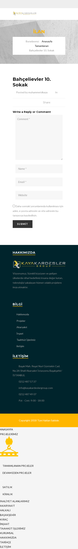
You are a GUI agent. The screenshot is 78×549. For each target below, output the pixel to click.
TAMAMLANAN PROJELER (18, 465)
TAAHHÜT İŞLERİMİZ (12, 528)
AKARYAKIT (7, 505)
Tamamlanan (42, 45)
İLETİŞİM (5, 546)
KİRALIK (7, 494)
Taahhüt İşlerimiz (26, 339)
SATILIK (7, 487)
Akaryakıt (22, 327)
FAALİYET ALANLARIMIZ (14, 501)
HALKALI (5, 510)
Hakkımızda (23, 314)
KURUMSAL (7, 533)
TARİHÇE (5, 542)
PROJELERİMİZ (9, 434)
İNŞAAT (4, 523)
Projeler (21, 320)
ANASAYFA (6, 429)
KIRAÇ (4, 519)
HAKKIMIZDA (8, 537)
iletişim (20, 346)
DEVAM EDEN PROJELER (16, 472)
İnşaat (20, 333)
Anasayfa (47, 41)
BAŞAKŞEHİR (8, 514)
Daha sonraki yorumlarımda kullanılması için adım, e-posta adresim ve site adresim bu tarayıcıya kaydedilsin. (38, 211)
